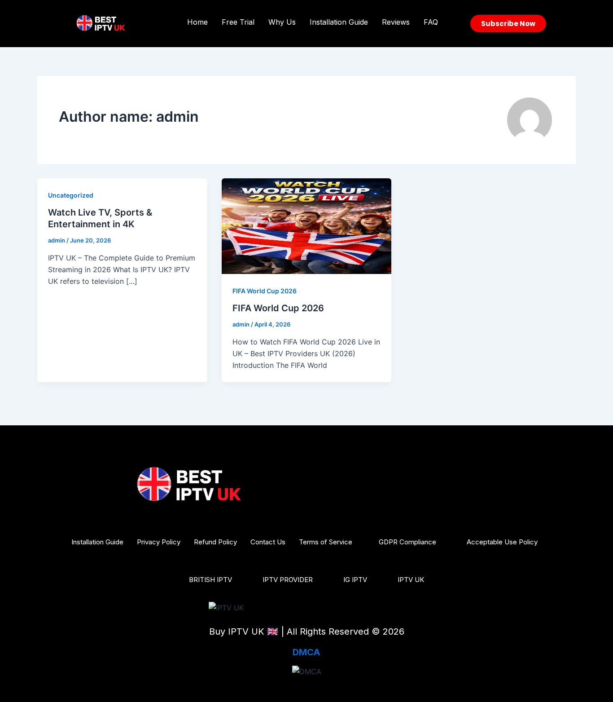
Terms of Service (325, 542)
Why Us (282, 22)
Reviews (396, 22)
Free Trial (238, 22)
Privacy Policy (158, 542)
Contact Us (267, 542)
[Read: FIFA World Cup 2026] (307, 225)
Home (197, 22)
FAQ (431, 22)
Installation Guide (339, 22)
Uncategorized (70, 195)
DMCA (306, 652)
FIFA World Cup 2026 (264, 291)
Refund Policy (215, 542)
